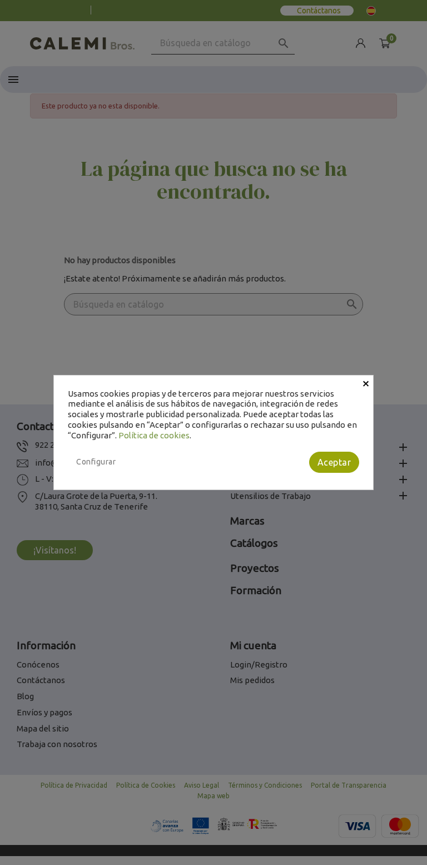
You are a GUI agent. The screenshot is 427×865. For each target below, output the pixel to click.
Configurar (96, 461)
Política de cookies (154, 435)
